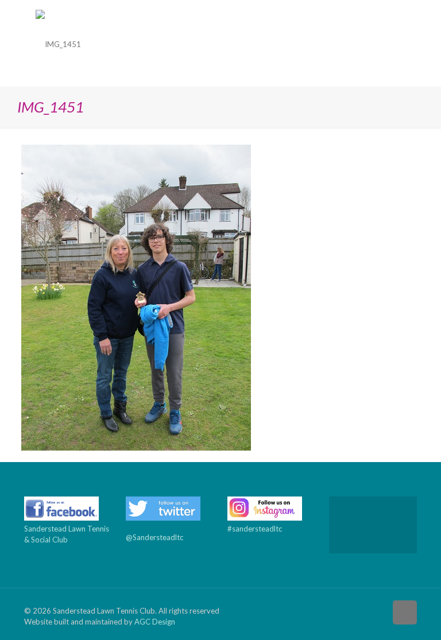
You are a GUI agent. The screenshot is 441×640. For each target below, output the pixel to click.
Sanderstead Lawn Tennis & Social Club (66, 534)
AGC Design (154, 621)
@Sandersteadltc (154, 537)
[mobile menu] (398, 43)
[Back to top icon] (405, 612)
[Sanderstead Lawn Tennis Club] (58, 43)
